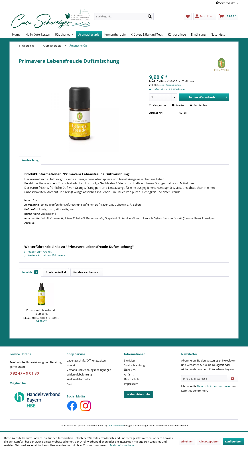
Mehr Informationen (122, 445)
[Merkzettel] (188, 16)
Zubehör (29, 272)
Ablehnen (187, 441)
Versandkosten (116, 425)
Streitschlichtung (134, 365)
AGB (69, 383)
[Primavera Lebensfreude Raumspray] (41, 294)
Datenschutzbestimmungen (214, 386)
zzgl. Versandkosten (170, 84)
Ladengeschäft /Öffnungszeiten (86, 360)
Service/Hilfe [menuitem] (227, 3)
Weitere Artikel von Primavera (46, 255)
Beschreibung (30, 160)
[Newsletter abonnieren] (232, 378)
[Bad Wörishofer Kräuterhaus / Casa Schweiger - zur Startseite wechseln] (50, 18)
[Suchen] (150, 16)
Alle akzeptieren (209, 441)
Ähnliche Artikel (56, 272)
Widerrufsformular (78, 379)
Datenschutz (131, 379)
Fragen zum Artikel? (39, 251)
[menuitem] (124, 18)
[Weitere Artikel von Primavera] (221, 64)
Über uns (129, 370)
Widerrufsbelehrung (79, 374)
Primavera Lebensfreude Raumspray (41, 311)
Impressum (131, 383)
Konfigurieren (233, 441)
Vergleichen (159, 105)
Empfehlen (200, 105)
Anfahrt (128, 374)
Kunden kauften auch (86, 272)
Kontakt (71, 365)
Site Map (129, 360)
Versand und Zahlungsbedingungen (89, 370)
